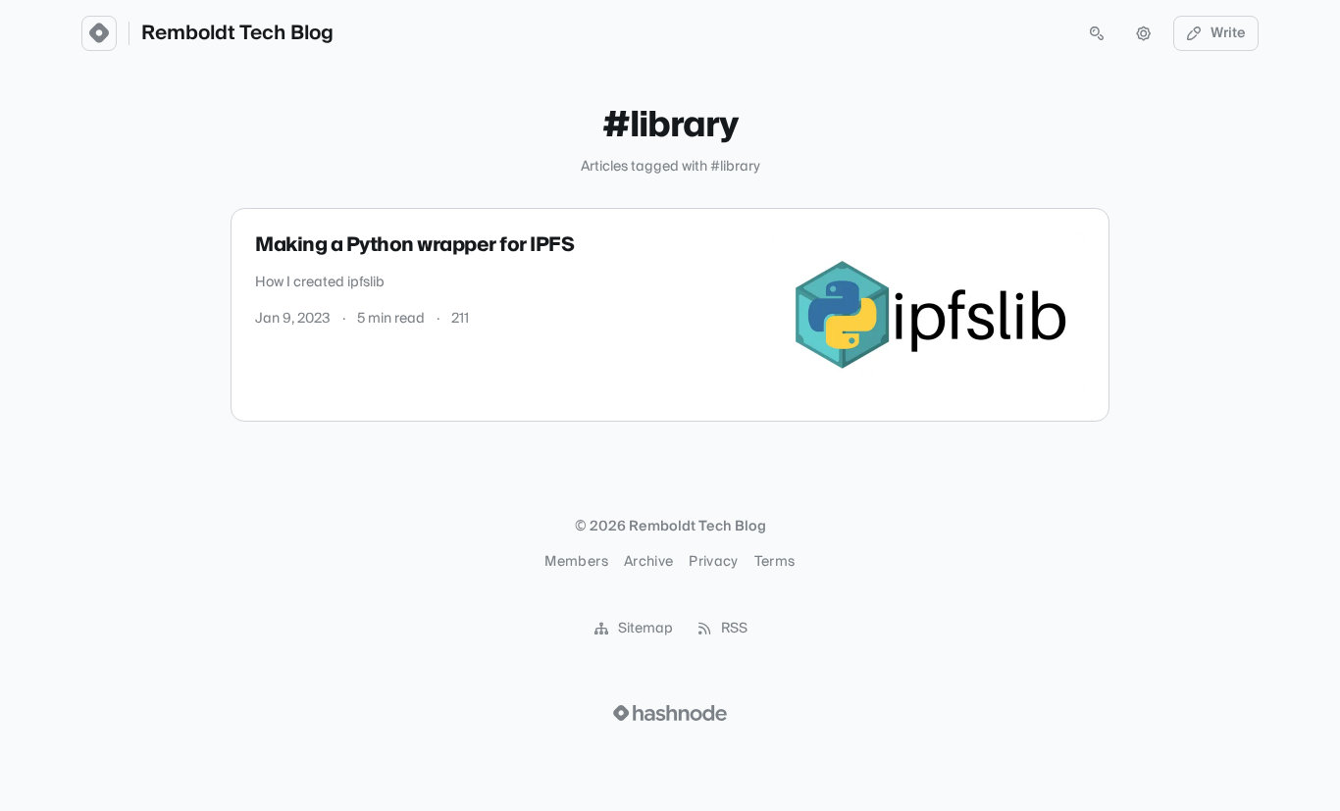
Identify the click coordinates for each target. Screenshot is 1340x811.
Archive (648, 562)
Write (1228, 33)
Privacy (713, 562)
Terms (775, 562)
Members (575, 562)
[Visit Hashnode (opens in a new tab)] (670, 713)
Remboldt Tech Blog (237, 33)
